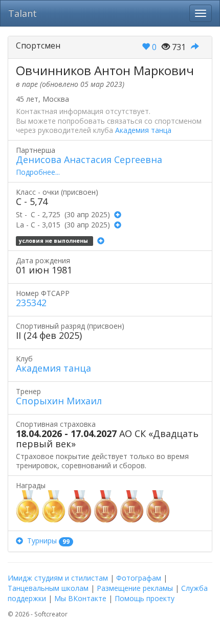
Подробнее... (38, 172)
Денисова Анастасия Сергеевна (89, 159)
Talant (22, 13)
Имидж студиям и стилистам (58, 578)
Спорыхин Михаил (59, 401)
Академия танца (143, 130)
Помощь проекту (144, 598)
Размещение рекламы (135, 588)
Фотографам (138, 578)
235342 (31, 302)
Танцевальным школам (48, 588)
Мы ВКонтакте (80, 598)
